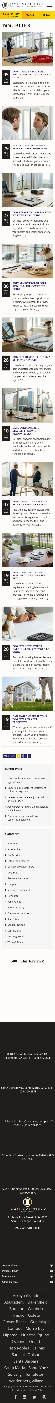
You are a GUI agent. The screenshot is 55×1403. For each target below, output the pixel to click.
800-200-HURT (12, 14)
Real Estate (13, 919)
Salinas (38, 1348)
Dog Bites (12, 872)
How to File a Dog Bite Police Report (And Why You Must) (32, 74)
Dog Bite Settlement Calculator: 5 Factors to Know (30, 649)
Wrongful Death (16, 942)
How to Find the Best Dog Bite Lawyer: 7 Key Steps (30, 503)
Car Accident (14, 855)
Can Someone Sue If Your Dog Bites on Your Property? (29, 719)
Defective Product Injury (20, 866)
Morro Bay (35, 1328)
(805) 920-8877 (27, 1192)
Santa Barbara (26, 1361)
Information (8, 1276)
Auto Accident (15, 849)
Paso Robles (14, 901)
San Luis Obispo (16, 925)
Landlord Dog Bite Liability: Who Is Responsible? (25, 431)
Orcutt (34, 1341)
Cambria (35, 1308)
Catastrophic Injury (18, 861)
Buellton (16, 1308)
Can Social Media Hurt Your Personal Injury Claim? (27, 780)
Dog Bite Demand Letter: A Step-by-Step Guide (31, 358)
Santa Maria (14, 930)
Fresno (18, 1315)
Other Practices (10, 1281)
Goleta (34, 1315)
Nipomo (10, 1335)
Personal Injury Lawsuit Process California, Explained (25, 817)
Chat (31, 15)
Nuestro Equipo (35, 1335)
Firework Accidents (17, 878)
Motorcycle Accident (18, 890)
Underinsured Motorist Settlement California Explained (26, 789)
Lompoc (11, 884)
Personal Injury (15, 907)
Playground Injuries (18, 913)
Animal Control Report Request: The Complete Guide (29, 286)
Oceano (19, 1341)
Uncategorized (15, 936)
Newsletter (13, 895)
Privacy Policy (36, 1390)
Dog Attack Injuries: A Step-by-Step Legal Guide (32, 214)
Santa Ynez (38, 1367)
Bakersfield (38, 1302)
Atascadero (14, 1302)
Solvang (15, 1374)
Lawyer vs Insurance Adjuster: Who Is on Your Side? (27, 799)
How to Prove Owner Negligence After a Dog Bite (29, 575)
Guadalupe (40, 1321)
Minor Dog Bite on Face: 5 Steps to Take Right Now (30, 147)
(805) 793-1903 (33, 1125)
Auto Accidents (10, 1265)
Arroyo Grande (26, 1295)
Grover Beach (14, 1321)
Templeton (34, 1374)
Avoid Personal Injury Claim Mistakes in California (27, 808)
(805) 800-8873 (27, 1091)
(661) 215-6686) (42, 1058)
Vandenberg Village (26, 1380)
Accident (12, 843)
